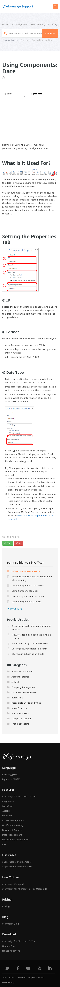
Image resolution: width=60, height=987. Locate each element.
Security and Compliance (15, 839)
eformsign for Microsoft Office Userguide (24, 888)
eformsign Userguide (13, 884)
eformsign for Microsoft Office (19, 796)
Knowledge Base (20, 24)
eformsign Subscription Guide (28, 653)
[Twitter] (7, 968)
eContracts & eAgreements (16, 861)
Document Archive (12, 829)
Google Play (8, 945)
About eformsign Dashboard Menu (30, 643)
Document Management (24, 692)
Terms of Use (8, 977)
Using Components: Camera (26, 601)
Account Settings (20, 676)
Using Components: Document (28, 585)
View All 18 (14, 608)
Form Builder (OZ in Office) (44, 24)
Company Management (24, 687)
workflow (49, 40)
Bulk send (7, 815)
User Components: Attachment (28, 596)
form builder (37, 40)
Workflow (7, 806)
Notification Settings (13, 825)
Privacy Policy (8, 982)
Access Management (22, 671)
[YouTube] (28, 968)
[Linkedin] (50, 968)
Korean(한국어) (10, 774)
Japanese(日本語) (11, 779)
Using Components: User (25, 590)
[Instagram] (39, 968)
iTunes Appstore (11, 950)
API (4, 844)
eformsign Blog (10, 923)
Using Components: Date (26, 571)
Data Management (12, 834)
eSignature (25, 40)
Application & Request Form (17, 866)
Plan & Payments (21, 713)
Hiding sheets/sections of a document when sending (32, 578)
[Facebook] (17, 968)
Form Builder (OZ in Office (26, 702)
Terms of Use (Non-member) (31, 977)
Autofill (15, 681)
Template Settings (21, 718)
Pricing (6, 906)
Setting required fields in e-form (29, 648)
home (5, 24)
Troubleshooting (20, 723)
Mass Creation (19, 708)
